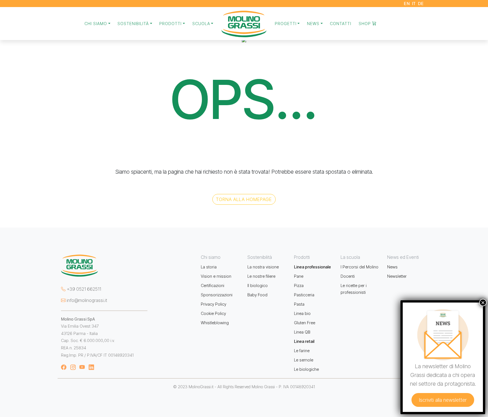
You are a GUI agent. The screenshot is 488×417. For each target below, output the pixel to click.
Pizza (299, 285)
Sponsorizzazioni (216, 294)
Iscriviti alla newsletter (443, 400)
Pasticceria (304, 294)
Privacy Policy (213, 304)
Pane (298, 276)
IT (414, 3)
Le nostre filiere (261, 276)
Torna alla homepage (244, 199)
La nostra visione (263, 266)
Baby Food (257, 294)
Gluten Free (304, 322)
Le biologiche (306, 369)
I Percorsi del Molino (359, 266)
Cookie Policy (213, 313)
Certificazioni (212, 285)
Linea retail (304, 341)
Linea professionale (312, 266)
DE (421, 3)
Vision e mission (216, 276)
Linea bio (302, 313)
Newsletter (397, 276)
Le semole (303, 360)
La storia (209, 266)
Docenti (348, 276)
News (392, 266)
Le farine (302, 350)
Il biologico (257, 285)
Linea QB (302, 332)
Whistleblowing (215, 322)
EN (407, 3)
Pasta (299, 304)
